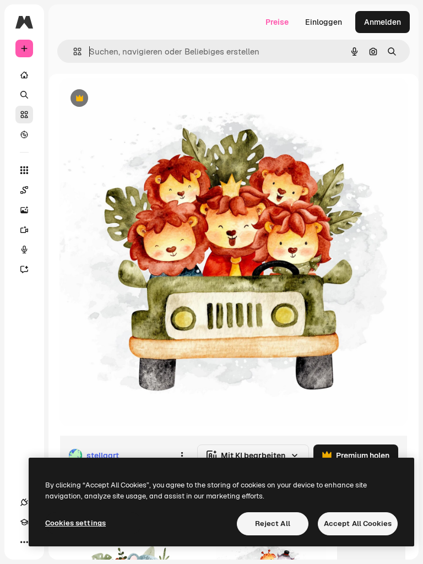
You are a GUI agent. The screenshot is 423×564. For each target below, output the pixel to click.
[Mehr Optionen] (182, 455)
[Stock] (24, 114)
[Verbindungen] (24, 502)
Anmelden (382, 22)
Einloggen (323, 22)
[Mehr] (24, 542)
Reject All (272, 523)
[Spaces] (24, 190)
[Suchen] (24, 95)
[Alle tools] (24, 170)
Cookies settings (75, 523)
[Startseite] (24, 75)
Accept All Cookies (358, 523)
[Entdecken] (24, 134)
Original (130, 99)
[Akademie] (24, 522)
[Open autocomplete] (73, 51)
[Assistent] (24, 269)
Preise (277, 22)
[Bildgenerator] (24, 210)
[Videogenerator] (24, 229)
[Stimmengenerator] (24, 249)
